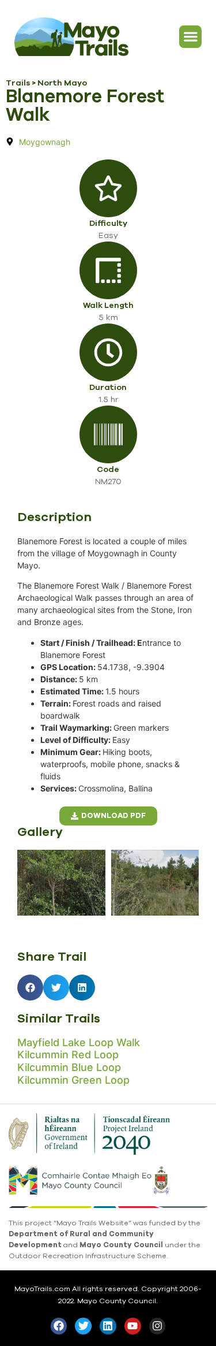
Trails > (21, 82)
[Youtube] (132, 1326)
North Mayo (62, 82)
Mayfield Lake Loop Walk (78, 1042)
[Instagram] (157, 1326)
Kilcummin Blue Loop (69, 1067)
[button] (190, 36)
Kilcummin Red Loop (68, 1054)
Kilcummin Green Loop (73, 1080)
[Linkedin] (108, 1326)
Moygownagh (44, 142)
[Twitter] (83, 1326)
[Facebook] (59, 1326)
